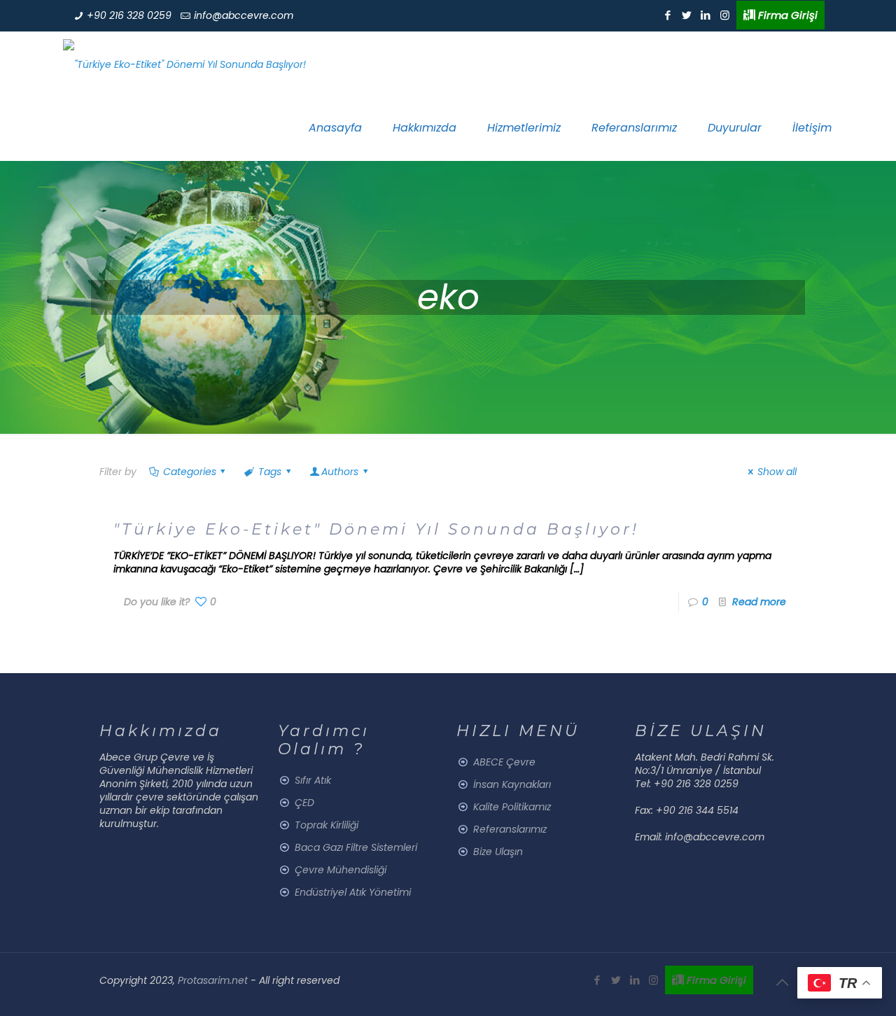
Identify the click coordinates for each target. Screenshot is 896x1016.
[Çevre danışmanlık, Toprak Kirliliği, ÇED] (184, 63)
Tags (269, 472)
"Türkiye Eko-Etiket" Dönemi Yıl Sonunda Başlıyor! (376, 529)
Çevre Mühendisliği (340, 870)
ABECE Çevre (504, 762)
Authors (339, 472)
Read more (759, 602)
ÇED (304, 803)
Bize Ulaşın (498, 852)
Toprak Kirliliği (326, 825)
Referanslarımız (510, 829)
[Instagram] (725, 15)
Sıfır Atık (313, 780)
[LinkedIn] (706, 15)
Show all (777, 472)
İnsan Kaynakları (512, 784)
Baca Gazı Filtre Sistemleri (356, 847)
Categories (189, 472)
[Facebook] (668, 15)
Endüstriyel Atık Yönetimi (353, 892)
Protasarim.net (214, 980)
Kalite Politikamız (512, 807)
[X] (687, 15)
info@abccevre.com (243, 15)
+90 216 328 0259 (129, 15)
